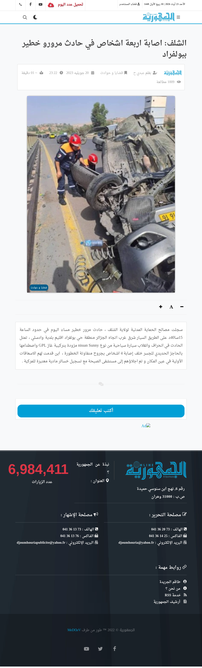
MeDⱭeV (74, 630)
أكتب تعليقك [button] (101, 411)
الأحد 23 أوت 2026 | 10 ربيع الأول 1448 (164, 4)
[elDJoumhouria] (41, 4)
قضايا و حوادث (111, 73)
